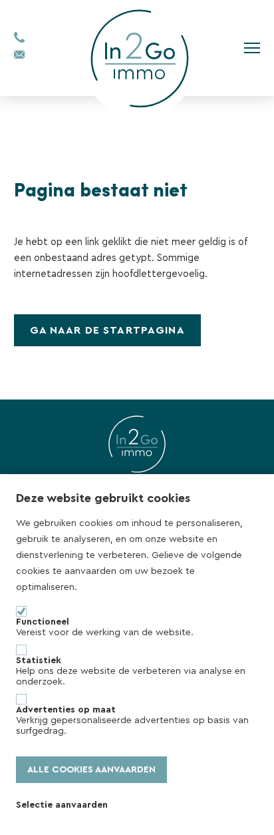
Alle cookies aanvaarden (91, 769)
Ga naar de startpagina (107, 330)
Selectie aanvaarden (62, 805)
